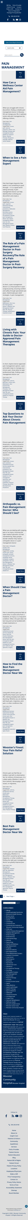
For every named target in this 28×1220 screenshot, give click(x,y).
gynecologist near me (10, 1032)
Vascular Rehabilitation (13, 1000)
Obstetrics (9, 966)
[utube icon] (16, 20)
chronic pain (11, 382)
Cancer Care (13, 1018)
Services (14, 1147)
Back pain (5, 382)
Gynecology (9, 942)
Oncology (9, 970)
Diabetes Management (13, 933)
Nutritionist (9, 963)
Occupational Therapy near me (13, 1052)
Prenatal (8, 979)
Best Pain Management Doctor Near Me (12, 829)
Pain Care (12, 303)
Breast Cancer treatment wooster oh (12, 1016)
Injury (11, 552)
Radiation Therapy (7, 1066)
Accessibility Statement (14, 1188)
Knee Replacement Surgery (14, 953)
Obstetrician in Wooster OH (11, 1043)
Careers (19, 7)
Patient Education (14, 1155)
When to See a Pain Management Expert (14, 160)
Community (14, 1141)
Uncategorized (6, 124)
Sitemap (14, 1190)
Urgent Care (9, 998)
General (8, 940)
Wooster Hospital (18, 1083)
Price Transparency (14, 1177)
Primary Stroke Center (12, 981)
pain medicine (6, 645)
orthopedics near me (8, 560)
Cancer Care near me (21, 1018)
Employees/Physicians (14, 1171)
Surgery (10, 647)
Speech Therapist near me (16, 1068)
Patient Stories (14, 1152)
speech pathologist (12, 987)
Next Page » (10, 896)
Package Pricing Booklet (14, 13)
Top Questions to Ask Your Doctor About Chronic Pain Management (14, 418)
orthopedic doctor (7, 557)
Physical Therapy (10, 809)
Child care (9, 929)
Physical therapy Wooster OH (9, 1064)
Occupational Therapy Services (11, 1054)
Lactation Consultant (12, 955)
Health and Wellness (12, 944)
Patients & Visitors (14, 1138)
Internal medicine (11, 950)
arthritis (12, 380)
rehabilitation (11, 311)
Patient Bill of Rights (14, 1160)
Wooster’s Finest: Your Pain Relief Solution (13, 750)
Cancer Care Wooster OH (9, 1020)
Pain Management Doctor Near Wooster (8, 223)
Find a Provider (17, 5)
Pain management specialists (7, 477)
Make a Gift (9, 9)
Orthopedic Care (10, 1058)
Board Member (14, 1193)
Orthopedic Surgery (12, 972)
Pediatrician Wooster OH (8, 1060)
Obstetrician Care (11, 964)
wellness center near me (13, 1072)
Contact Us (18, 9)
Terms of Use (14, 1185)
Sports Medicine (11, 991)
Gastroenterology (11, 938)
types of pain (6, 731)
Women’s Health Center (13, 1004)
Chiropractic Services (8, 791)
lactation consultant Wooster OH (12, 1040)
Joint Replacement (11, 951)
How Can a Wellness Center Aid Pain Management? (13, 87)
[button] (14, 2)
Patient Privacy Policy (14, 1166)
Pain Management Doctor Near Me (9, 308)
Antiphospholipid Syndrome (14, 912)
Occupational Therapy (8, 215)
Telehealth (9, 993)
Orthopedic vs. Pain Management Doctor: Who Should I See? (14, 508)
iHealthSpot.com (17, 1210)
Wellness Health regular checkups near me (14, 1073)
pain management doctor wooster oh (9, 133)
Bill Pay (9, 5)
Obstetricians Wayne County (13, 1045)
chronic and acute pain (9, 714)
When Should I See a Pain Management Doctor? (14, 591)
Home (14, 1130)
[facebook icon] (8, 20)
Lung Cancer (10, 957)
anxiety (12, 551)
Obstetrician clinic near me (11, 1042)
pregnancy (19, 1064)
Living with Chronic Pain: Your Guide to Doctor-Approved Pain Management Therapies (14, 337)
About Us (14, 1133)
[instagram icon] (20, 20)
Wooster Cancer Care (12, 1006)
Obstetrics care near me (9, 1047)
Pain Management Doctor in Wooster (9, 717)
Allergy (8, 910)
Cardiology (9, 921)
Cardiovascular (10, 923)
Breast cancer (10, 916)
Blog (14, 1158)
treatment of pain (7, 313)
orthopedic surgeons (8, 559)
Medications (6, 303)
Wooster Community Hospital (15, 1007)
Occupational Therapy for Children (12, 1050)
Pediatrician (9, 976)
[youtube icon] (17, 1116)
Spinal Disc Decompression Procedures (8, 485)
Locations (14, 1168)
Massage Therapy (7, 131)
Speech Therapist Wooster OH (10, 1070)
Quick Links (10, 48)
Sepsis (8, 983)
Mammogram (10, 959)
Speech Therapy (11, 989)
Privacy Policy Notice (14, 1182)
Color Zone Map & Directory (14, 42)
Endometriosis (10, 936)
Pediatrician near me (19, 1058)
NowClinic (9, 961)
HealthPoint (14, 1144)
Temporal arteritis (11, 994)
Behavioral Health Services (14, 914)
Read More (20, 142)
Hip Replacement (11, 946)
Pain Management (11, 974)
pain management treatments (7, 480)
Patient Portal (11, 7)
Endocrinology (10, 935)
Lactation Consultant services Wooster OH (14, 1038)
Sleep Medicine (10, 985)
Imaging (8, 948)
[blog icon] (14, 20)
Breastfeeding (10, 918)
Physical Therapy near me (15, 1062)
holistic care (12, 129)
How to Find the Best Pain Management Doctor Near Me (12, 668)
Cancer (8, 920)
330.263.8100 (14, 16)
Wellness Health (11, 1002)
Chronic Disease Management (15, 931)
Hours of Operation (14, 11)
